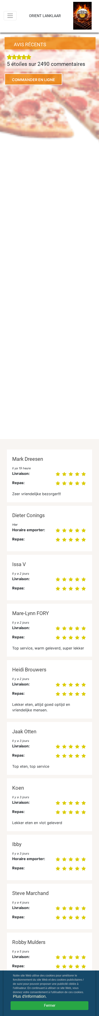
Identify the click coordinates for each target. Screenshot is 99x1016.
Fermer (49, 1005)
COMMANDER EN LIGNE (33, 79)
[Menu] (10, 15)
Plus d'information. (30, 996)
